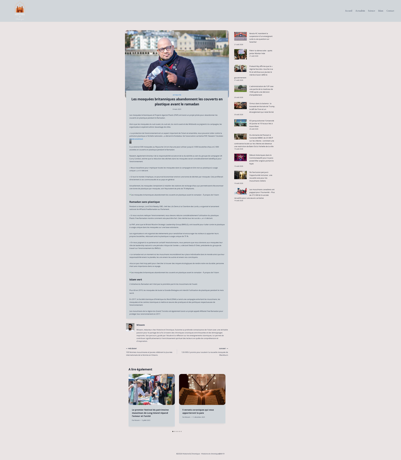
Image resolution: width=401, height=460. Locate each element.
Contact (390, 11)
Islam (380, 11)
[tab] (172, 431)
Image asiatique (136, 139)
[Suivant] (222, 401)
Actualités (360, 11)
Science (371, 11)
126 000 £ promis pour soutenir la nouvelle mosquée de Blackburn (204, 352)
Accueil (348, 11)
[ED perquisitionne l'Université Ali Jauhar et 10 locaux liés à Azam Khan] (240, 122)
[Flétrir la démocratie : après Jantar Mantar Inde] (240, 54)
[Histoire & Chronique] (19, 11)
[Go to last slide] (132, 401)
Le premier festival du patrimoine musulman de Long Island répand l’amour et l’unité (150, 412)
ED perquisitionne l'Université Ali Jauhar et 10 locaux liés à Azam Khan (261, 123)
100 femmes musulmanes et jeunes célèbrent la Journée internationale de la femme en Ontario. (149, 352)
